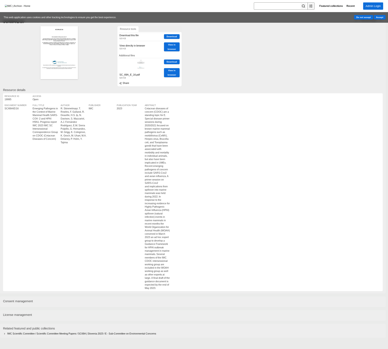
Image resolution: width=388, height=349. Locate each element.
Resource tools (128, 29)
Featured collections (331, 6)
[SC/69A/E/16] (59, 52)
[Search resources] (303, 6)
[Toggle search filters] (310, 6)
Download (172, 36)
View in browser (172, 46)
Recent (350, 6)
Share (125, 83)
